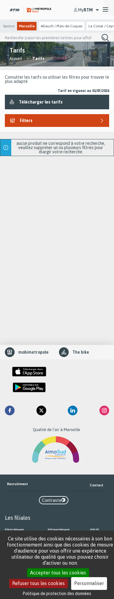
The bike (80, 352)
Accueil (15, 58)
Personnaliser (89, 583)
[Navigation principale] (105, 9)
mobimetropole (33, 352)
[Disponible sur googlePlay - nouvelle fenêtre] (29, 387)
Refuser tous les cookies (38, 583)
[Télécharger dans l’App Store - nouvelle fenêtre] (29, 371)
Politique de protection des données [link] (57, 593)
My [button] (85, 9)
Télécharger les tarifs (41, 101)
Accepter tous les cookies (58, 573)
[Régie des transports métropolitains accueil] (14, 9)
